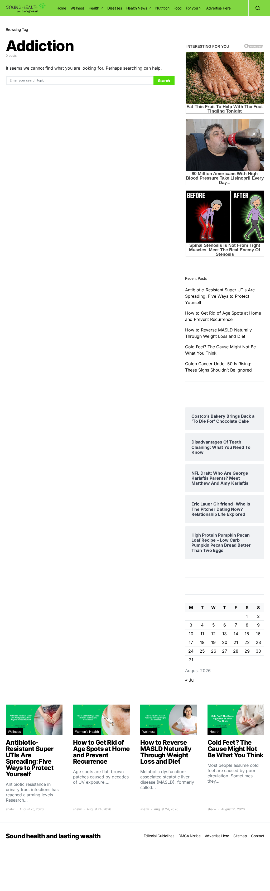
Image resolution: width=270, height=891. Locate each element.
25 (202, 651)
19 (213, 642)
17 (191, 642)
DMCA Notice (190, 836)
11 (202, 633)
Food (177, 8)
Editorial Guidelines (159, 836)
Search (164, 80)
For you (192, 8)
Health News (136, 8)
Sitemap (240, 836)
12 (213, 633)
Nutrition (162, 8)
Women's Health (87, 732)
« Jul (190, 680)
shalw (10, 809)
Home (61, 8)
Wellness (77, 8)
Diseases (114, 8)
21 (236, 642)
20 (224, 642)
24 (191, 651)
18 (202, 642)
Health (94, 8)
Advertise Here (218, 8)
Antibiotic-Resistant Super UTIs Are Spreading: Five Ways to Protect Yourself (220, 296)
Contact (257, 836)
